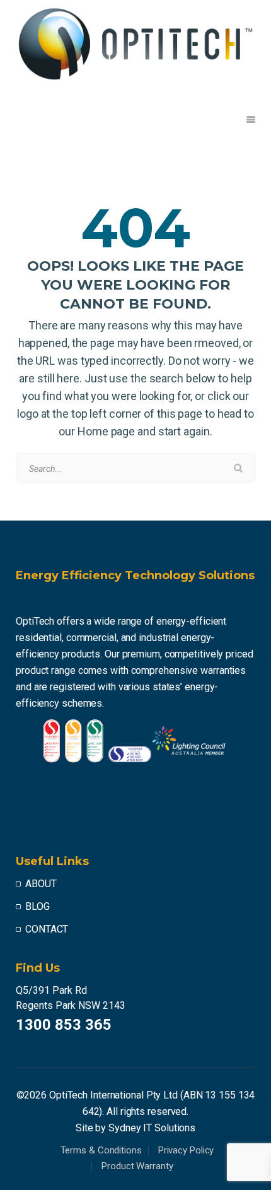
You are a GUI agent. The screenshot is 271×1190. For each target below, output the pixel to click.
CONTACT (46, 929)
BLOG (37, 906)
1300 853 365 (64, 1025)
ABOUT (41, 884)
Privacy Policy (186, 1150)
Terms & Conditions (101, 1150)
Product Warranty (137, 1166)
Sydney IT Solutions (151, 1128)
